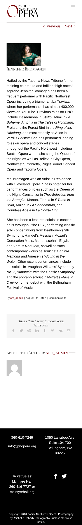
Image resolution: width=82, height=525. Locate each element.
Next (68, 26)
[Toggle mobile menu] (73, 6)
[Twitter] (64, 476)
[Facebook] (55, 476)
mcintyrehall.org (22, 492)
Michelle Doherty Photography (32, 518)
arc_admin (16, 297)
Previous (54, 26)
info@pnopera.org (22, 446)
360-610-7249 (22, 437)
